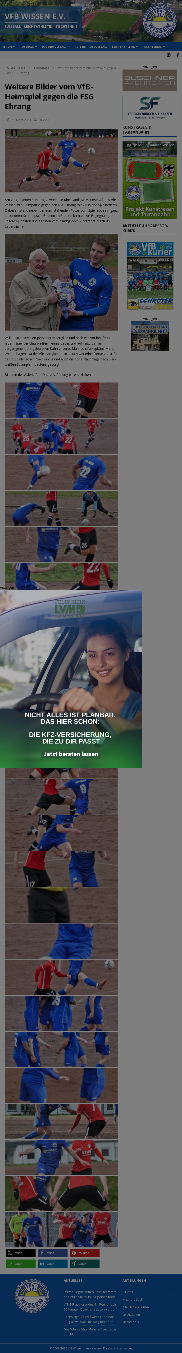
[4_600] (71, 765)
